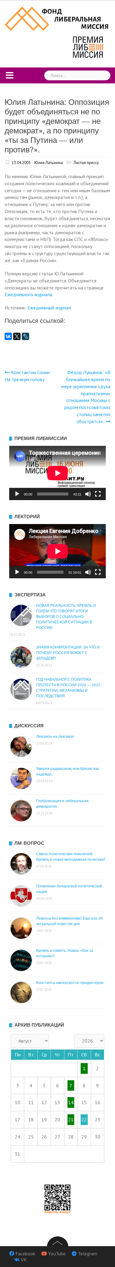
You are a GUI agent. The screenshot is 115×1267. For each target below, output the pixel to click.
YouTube (57, 1253)
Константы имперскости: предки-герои (70, 983)
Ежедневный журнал (49, 307)
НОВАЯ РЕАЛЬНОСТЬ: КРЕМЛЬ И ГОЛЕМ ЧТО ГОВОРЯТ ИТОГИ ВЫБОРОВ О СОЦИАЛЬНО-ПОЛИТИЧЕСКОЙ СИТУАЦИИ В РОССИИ (66, 616)
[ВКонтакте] (8, 336)
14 (71, 1102)
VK (24, 1260)
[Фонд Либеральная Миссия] (57, 18)
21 (71, 1119)
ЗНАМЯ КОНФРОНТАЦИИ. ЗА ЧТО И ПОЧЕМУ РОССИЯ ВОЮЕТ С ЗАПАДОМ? (68, 652)
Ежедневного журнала (28, 294)
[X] (17, 336)
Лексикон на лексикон (55, 736)
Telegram (87, 1253)
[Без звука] (88, 494)
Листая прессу (86, 162)
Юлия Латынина (48, 162)
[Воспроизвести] (17, 494)
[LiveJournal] (25, 336)
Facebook (25, 1253)
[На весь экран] (98, 494)
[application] (57, 473)
